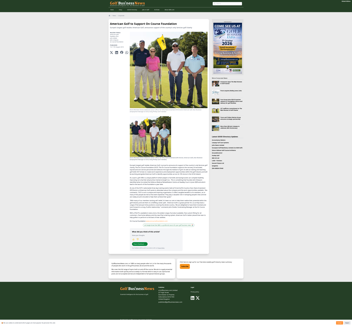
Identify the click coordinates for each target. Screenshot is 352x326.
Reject (347, 323)
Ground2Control (217, 153)
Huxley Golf (215, 155)
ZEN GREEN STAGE (217, 168)
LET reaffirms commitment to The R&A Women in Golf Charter (231, 109)
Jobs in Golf (145, 10)
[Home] (109, 16)
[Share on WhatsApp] (126, 52)
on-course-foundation (116, 42)
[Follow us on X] (197, 298)
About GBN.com (169, 10)
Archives (157, 10)
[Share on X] (111, 52)
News (112, 10)
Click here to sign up (187, 262)
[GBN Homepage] (158, 4)
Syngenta (215, 166)
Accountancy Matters (218, 140)
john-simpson (114, 40)
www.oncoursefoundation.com (157, 221)
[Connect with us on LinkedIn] (193, 298)
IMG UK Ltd (215, 158)
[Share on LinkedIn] (116, 52)
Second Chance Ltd (218, 163)
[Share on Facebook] (121, 52)
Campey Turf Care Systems (220, 142)
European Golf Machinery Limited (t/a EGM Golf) (227, 148)
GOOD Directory (132, 10)
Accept (340, 323)
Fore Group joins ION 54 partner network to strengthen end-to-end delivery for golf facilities (231, 101)
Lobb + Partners (217, 160)
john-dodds (113, 38)
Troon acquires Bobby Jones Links (231, 91)
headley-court (114, 36)
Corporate (121, 15)
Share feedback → (139, 244)
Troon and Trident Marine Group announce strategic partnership (230, 118)
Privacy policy (195, 292)
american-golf (114, 34)
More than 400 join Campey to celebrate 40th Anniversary (230, 127)
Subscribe (184, 266)
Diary (120, 10)
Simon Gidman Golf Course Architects (224, 150)
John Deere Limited (218, 145)
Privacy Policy (161, 248)
